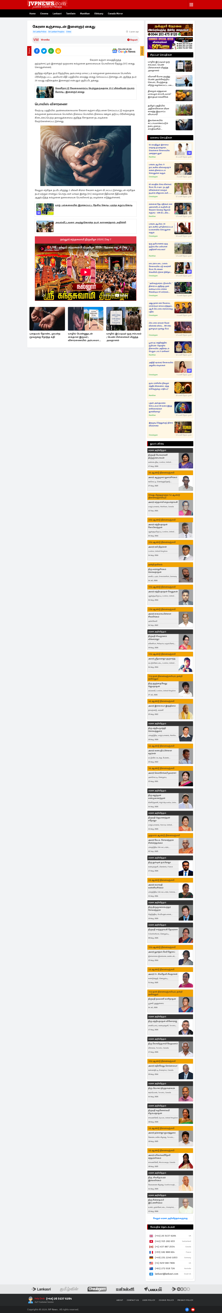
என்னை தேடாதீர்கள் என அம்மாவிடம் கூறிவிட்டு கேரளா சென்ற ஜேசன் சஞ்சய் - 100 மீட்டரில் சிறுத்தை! (160, 208)
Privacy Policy (185, 1300)
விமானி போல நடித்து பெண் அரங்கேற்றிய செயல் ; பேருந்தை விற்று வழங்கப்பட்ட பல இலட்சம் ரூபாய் (160, 81)
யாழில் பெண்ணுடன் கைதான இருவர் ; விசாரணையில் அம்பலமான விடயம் (85, 337)
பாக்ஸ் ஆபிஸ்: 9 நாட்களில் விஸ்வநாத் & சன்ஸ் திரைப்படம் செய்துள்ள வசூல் (160, 168)
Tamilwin (71, 13)
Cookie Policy (166, 1300)
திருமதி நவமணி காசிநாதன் (162, 999)
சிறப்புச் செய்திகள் (161, 54)
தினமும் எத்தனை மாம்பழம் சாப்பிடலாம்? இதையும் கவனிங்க (159, 94)
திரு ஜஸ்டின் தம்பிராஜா (159, 862)
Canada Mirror (115, 13)
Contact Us (133, 1300)
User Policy (149, 1300)
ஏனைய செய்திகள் (161, 137)
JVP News (53, 1309)
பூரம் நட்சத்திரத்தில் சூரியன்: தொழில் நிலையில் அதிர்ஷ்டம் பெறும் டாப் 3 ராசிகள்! (159, 347)
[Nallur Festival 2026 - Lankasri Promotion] (170, 30)
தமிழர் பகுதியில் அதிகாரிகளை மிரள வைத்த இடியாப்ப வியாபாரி (158, 110)
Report (133, 39)
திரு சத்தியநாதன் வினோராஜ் (162, 1021)
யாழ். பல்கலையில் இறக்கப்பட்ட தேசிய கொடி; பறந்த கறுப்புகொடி (93, 205)
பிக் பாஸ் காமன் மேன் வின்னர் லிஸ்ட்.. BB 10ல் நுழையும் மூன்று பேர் (160, 326)
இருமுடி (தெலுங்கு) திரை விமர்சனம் (161, 424)
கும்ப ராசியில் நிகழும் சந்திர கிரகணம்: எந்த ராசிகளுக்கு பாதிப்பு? (159, 386)
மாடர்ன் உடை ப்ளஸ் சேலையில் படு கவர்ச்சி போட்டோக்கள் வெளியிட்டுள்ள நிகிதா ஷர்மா (160, 268)
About (120, 1300)
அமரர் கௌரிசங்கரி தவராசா (162, 773)
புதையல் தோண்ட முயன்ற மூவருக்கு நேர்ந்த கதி (44, 335)
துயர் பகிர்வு (157, 443)
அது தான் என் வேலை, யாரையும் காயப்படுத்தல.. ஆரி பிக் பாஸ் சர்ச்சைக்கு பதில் (161, 307)
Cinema (44, 13)
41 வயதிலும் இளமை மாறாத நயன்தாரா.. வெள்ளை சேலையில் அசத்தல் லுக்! (159, 149)
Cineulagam (153, 177)
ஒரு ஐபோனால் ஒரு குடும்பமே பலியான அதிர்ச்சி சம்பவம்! (158, 247)
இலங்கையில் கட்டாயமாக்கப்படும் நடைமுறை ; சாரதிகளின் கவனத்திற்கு (158, 124)
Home (32, 13)
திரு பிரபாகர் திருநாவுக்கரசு (161, 1088)
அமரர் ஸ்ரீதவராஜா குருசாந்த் (161, 658)
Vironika (45, 39)
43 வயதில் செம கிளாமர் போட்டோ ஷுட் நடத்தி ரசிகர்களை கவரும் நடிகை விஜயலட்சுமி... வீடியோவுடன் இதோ (160, 189)
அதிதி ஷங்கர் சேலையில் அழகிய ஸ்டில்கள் (161, 364)
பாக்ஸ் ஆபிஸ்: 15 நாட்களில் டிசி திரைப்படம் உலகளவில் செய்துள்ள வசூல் (161, 228)
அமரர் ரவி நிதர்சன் (157, 547)
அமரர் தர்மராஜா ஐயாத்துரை (161, 1132)
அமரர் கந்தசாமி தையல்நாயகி (163, 502)
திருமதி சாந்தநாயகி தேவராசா (163, 929)
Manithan (85, 13)
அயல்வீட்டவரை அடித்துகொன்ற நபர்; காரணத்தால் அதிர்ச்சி (90, 222)
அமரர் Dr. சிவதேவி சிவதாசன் (162, 974)
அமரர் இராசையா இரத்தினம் (162, 706)
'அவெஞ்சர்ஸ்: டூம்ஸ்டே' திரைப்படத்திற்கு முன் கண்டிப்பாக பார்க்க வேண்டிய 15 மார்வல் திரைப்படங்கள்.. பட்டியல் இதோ (160, 287)
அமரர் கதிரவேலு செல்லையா (162, 1066)
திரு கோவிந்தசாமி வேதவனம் (163, 1043)
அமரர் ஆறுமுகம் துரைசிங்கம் (162, 477)
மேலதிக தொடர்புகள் (162, 1227)
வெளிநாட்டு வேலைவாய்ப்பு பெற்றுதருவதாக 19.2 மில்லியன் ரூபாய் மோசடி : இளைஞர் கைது (94, 90)
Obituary (98, 13)
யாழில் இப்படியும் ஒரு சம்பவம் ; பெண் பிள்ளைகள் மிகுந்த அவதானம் (123, 337)
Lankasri (57, 13)
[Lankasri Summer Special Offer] (170, 43)
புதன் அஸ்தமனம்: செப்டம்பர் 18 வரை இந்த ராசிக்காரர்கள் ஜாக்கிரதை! (160, 407)
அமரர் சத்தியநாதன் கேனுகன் (163, 591)
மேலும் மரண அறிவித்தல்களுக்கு (170, 1218)
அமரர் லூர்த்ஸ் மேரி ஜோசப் (161, 952)
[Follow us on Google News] (123, 51)
